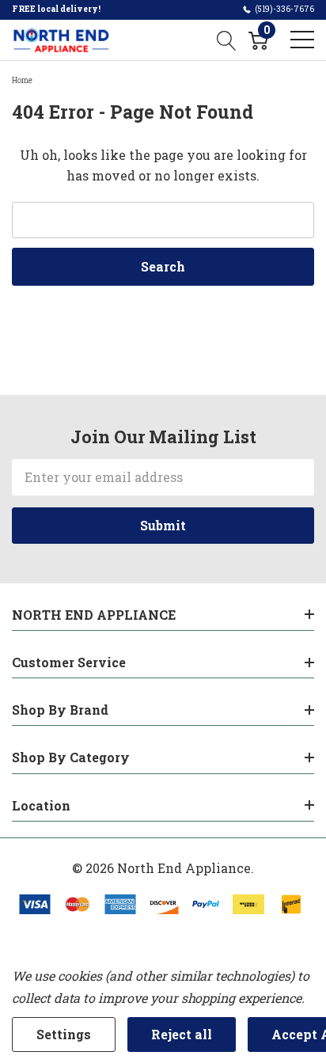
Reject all (181, 1034)
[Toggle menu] (302, 39)
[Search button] (227, 39)
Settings (63, 1034)
